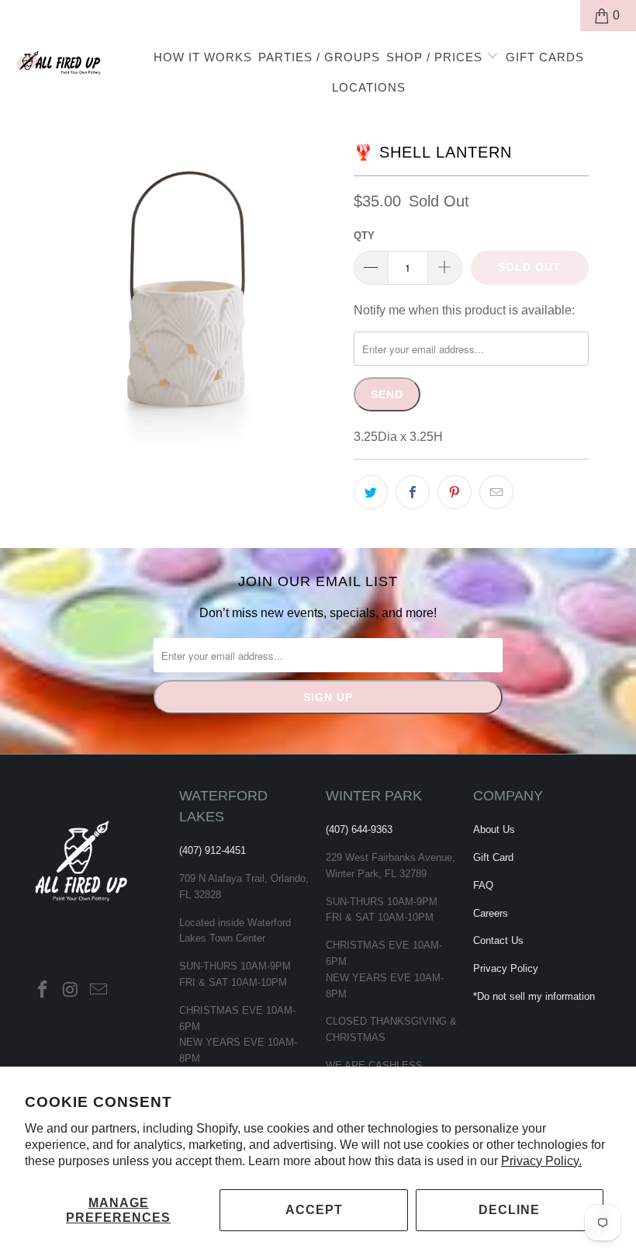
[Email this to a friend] (496, 492)
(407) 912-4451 (212, 850)
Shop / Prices (436, 57)
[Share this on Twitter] (371, 492)
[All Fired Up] (59, 60)
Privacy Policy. (541, 1161)
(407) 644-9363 (359, 829)
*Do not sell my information (534, 996)
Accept (314, 1209)
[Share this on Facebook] (413, 492)
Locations (369, 87)
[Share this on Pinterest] (454, 492)
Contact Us (498, 940)
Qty (364, 235)
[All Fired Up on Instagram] (71, 990)
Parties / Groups (319, 57)
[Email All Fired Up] (98, 990)
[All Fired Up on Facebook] (43, 990)
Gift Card (493, 857)
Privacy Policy (505, 968)
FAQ (483, 885)
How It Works (203, 57)
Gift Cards (545, 57)
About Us (494, 829)
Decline (509, 1209)
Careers (490, 913)
